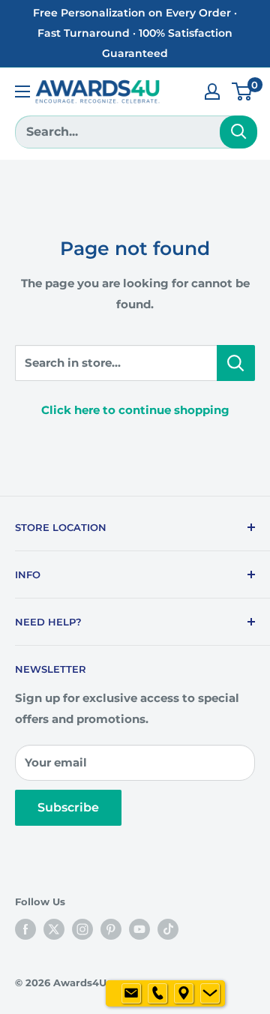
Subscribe (68, 807)
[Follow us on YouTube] (139, 929)
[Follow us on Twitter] (54, 929)
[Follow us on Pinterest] (111, 929)
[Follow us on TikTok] (168, 929)
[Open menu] (22, 92)
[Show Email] (131, 993)
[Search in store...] (236, 363)
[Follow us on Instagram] (82, 929)
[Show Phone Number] (157, 993)
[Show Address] (184, 993)
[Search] (238, 132)
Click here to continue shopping (135, 410)
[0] (242, 91)
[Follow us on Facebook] (25, 929)
